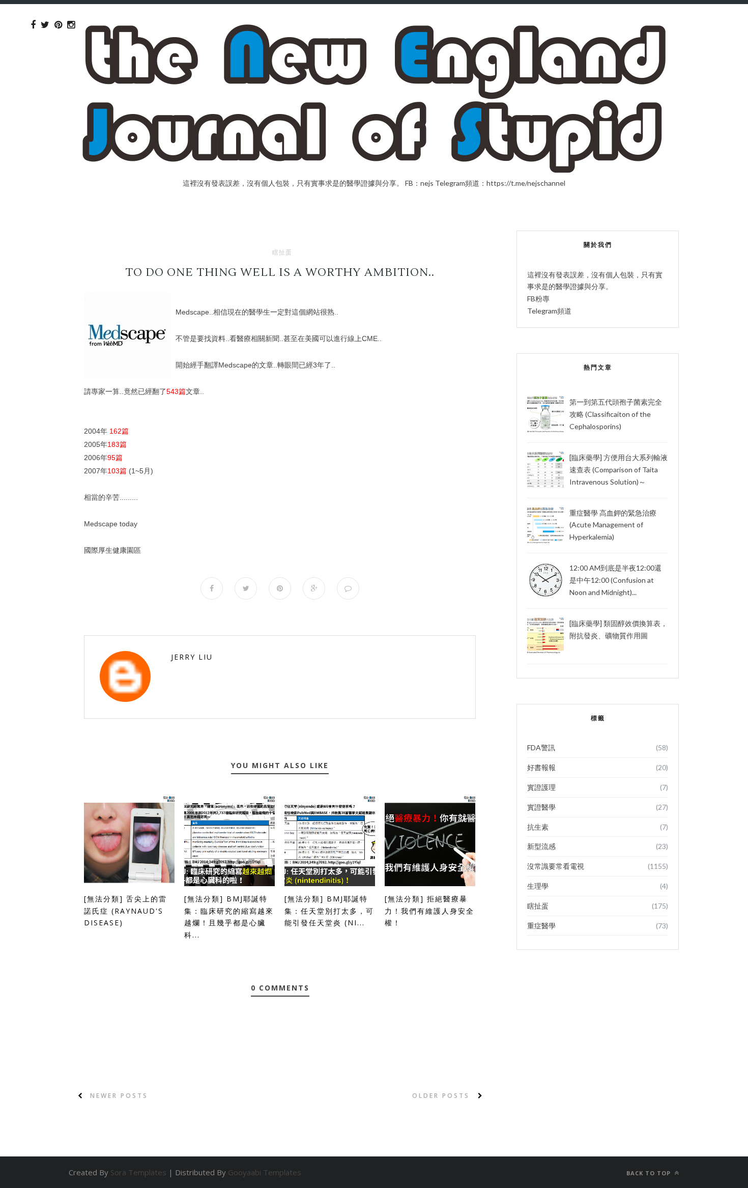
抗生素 (538, 827)
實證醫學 (541, 807)
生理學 (538, 886)
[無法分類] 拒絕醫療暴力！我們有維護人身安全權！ (429, 911)
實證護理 (541, 787)
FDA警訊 (541, 747)
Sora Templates (138, 1172)
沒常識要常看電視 (555, 866)
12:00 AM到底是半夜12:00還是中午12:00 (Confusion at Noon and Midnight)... (615, 580)
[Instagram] (71, 25)
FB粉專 (538, 298)
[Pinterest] (58, 25)
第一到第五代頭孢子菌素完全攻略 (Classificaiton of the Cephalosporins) (615, 414)
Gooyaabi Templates (264, 1172)
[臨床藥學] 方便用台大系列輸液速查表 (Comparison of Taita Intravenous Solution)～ (618, 469)
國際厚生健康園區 (112, 550)
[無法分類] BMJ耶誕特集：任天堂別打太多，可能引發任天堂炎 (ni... (329, 911)
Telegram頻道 (549, 310)
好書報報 (541, 767)
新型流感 (541, 846)
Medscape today (110, 524)
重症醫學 (541, 925)
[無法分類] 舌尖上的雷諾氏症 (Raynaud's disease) (125, 911)
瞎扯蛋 (282, 252)
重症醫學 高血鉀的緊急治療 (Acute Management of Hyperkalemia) (612, 525)
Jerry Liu (192, 657)
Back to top (649, 1173)
